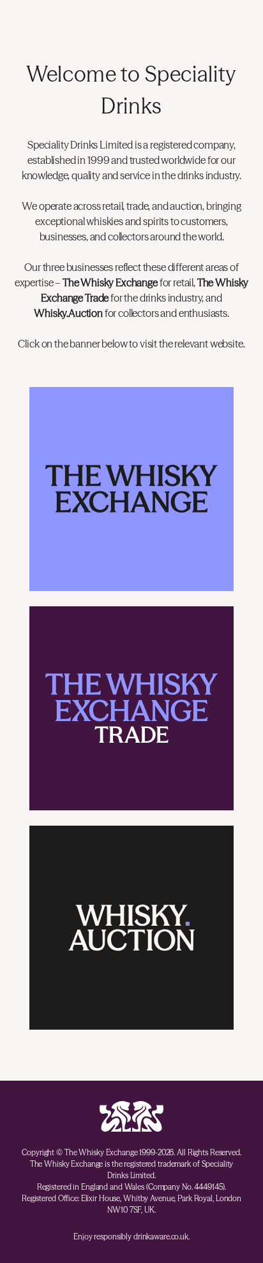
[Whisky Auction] (131, 928)
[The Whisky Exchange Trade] (131, 708)
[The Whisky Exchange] (131, 489)
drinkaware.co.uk (160, 1236)
